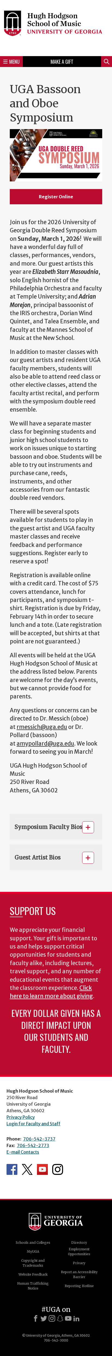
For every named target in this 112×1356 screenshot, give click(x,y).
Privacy (79, 1263)
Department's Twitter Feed (27, 1169)
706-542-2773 (33, 1145)
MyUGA (33, 1251)
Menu (14, 61)
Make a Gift (62, 61)
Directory (79, 1243)
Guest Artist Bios (38, 857)
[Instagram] (52, 1318)
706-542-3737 (39, 1139)
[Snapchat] (60, 1318)
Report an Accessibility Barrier (79, 1274)
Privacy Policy (21, 1117)
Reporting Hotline (79, 1286)
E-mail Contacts (23, 1152)
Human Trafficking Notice (33, 1285)
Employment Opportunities (79, 1251)
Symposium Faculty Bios (48, 826)
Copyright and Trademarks (33, 1262)
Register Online (56, 196)
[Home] (56, 27)
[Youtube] (68, 1318)
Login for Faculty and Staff (33, 1123)
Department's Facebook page (12, 1169)
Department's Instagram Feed (57, 1169)
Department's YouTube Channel (42, 1169)
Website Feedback (33, 1274)
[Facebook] (35, 1318)
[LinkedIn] (76, 1318)
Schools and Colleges (33, 1243)
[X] (44, 1318)
